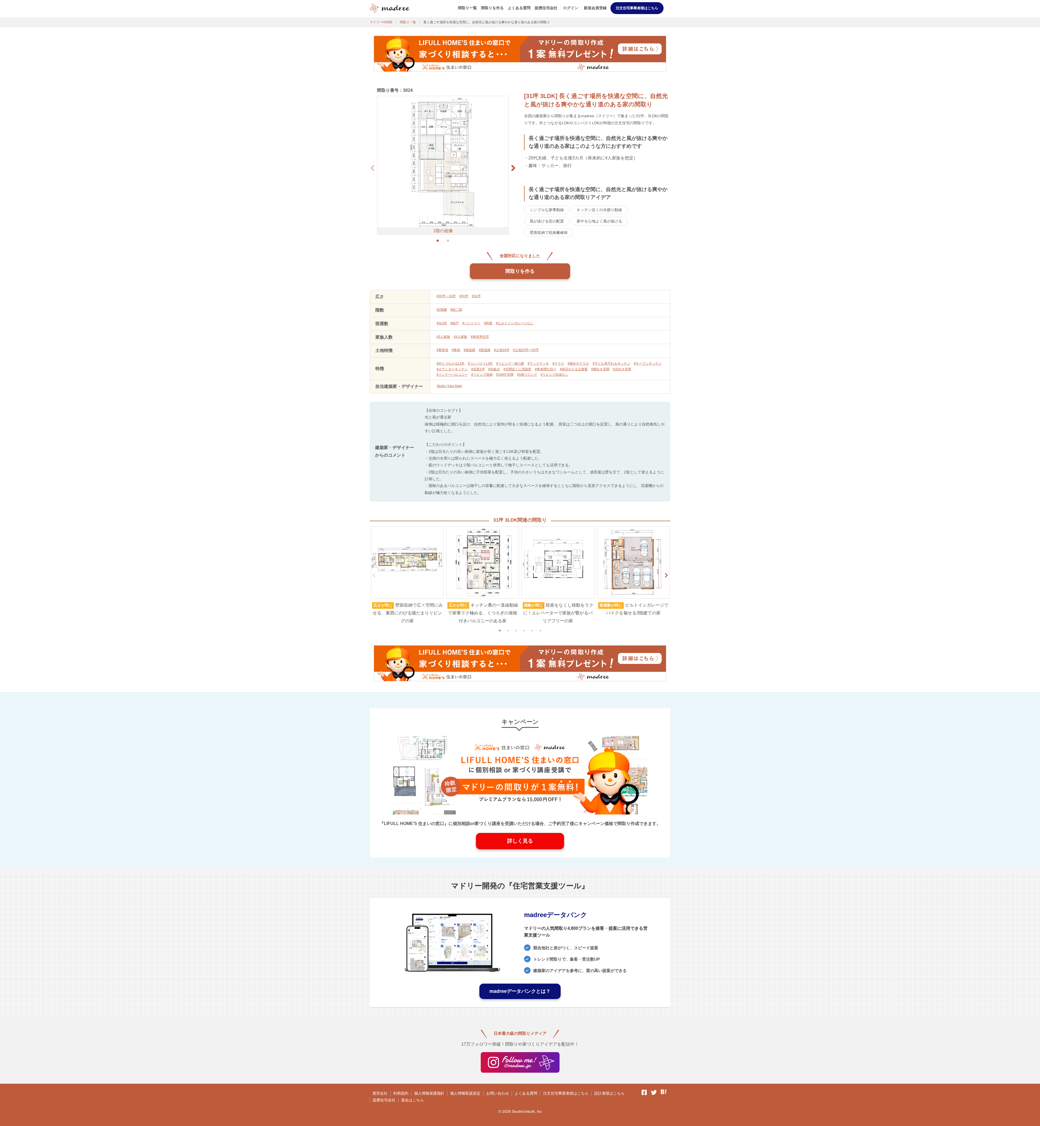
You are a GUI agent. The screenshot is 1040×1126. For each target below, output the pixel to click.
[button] (513, 168)
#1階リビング (527, 375)
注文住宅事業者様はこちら (637, 8)
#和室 (488, 323)
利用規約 (400, 1093)
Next (666, 575)
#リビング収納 (482, 375)
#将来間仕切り (545, 369)
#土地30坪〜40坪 (526, 350)
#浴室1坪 (478, 369)
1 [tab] (499, 630)
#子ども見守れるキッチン (611, 363)
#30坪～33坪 (446, 296)
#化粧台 (494, 369)
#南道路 (469, 350)
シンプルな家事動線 (547, 210)
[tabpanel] (407, 575)
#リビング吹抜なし (554, 375)
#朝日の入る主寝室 (574, 369)
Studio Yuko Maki (449, 386)
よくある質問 (519, 8)
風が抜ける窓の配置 (547, 221)
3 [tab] (516, 630)
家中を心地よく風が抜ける (599, 221)
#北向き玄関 (622, 369)
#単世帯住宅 (480, 337)
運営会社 (380, 1093)
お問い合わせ (497, 1093)
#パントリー (471, 323)
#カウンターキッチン (452, 369)
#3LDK (442, 323)
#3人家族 (443, 337)
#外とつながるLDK (450, 363)
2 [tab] (508, 630)
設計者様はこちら (609, 1093)
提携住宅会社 (546, 8)
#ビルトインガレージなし (515, 323)
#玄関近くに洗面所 (517, 369)
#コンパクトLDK (480, 363)
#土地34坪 (501, 350)
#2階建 (442, 310)
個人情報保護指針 (429, 1093)
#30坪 (463, 296)
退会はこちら (412, 1100)
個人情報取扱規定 (465, 1093)
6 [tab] (540, 630)
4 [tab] (524, 630)
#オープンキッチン (648, 363)
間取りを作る (492, 8)
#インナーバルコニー (452, 375)
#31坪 (476, 296)
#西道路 (484, 350)
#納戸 (454, 323)
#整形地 (442, 350)
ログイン (570, 8)
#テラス (558, 363)
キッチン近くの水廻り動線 (599, 210)
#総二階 (456, 310)
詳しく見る (520, 841)
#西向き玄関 (600, 369)
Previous (373, 575)
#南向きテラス (578, 363)
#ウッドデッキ (538, 363)
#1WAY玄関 (505, 375)
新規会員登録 (595, 8)
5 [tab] (532, 630)
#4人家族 (460, 337)
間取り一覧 (467, 8)
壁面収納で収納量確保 (549, 232)
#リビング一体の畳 (510, 363)
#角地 (456, 350)
